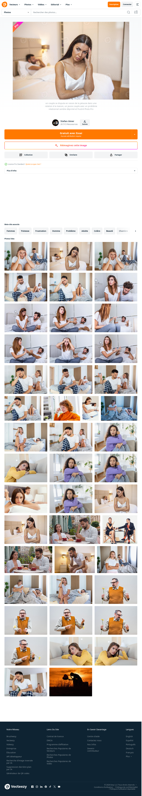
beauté (109, 231)
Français (128, 752)
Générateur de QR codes (17, 773)
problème (70, 231)
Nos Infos (89, 744)
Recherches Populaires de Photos (58, 756)
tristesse (25, 231)
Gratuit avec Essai (70, 134)
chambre (123, 231)
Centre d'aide (91, 736)
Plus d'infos (12, 171)
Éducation (11, 752)
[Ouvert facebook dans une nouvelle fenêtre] (32, 786)
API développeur (14, 756)
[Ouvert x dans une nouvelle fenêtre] (55, 786)
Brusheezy (11, 736)
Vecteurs (13, 4)
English (127, 736)
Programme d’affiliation (56, 744)
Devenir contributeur (91, 749)
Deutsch (128, 748)
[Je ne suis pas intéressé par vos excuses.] (119, 529)
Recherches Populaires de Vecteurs (58, 749)
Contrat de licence (54, 736)
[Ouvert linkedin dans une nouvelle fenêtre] (41, 786)
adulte (85, 231)
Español (127, 740)
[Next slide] (131, 231)
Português (129, 744)
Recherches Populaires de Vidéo (58, 762)
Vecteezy (10, 740)
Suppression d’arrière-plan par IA (18, 768)
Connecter (125, 4)
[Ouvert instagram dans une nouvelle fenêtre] (37, 786)
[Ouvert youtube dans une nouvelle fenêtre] (59, 786)
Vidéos (41, 4)
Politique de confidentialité (124, 787)
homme (56, 231)
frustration (40, 231)
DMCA (48, 740)
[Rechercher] (126, 12)
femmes (11, 231)
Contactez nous (92, 740)
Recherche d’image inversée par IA (15, 761)
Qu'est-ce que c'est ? (33, 164)
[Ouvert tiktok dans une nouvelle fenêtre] (50, 786)
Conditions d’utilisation (101, 787)
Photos (27, 4)
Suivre (84, 124)
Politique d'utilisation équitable (120, 789)
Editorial (55, 4)
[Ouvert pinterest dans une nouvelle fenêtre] (46, 786)
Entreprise (11, 748)
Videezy (9, 744)
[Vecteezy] (4, 4)
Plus (68, 4)
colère (97, 231)
